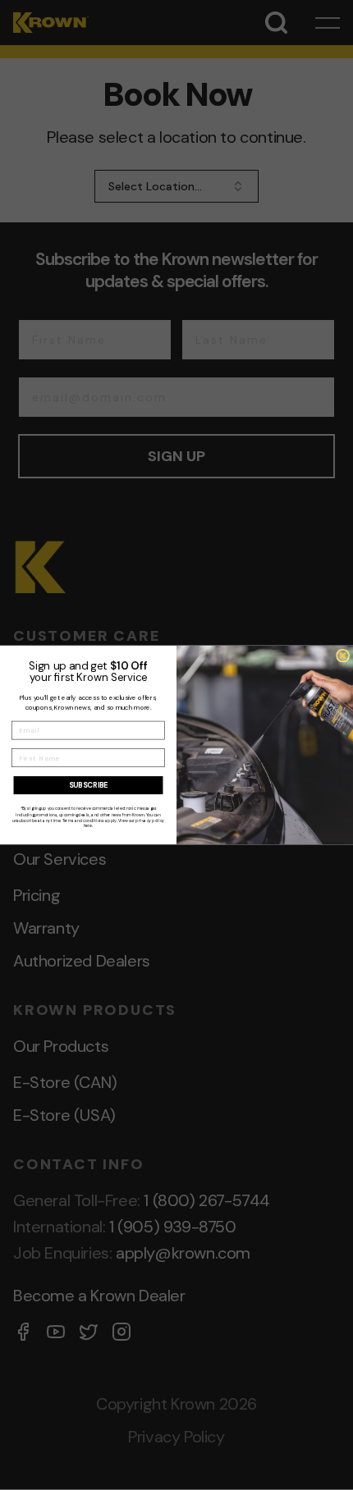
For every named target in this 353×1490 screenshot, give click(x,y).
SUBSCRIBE (88, 785)
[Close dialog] (343, 655)
